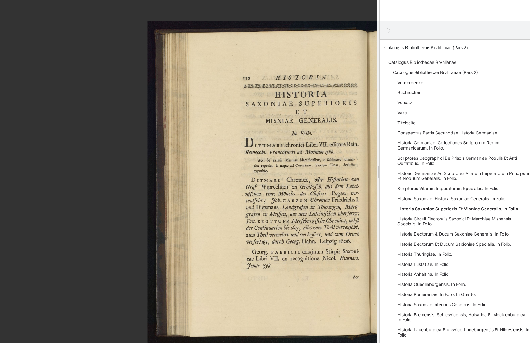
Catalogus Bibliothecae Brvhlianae (422, 62)
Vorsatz (405, 102)
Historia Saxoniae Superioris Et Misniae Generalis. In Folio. (459, 208)
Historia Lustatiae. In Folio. (424, 264)
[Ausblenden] (388, 30)
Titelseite (407, 122)
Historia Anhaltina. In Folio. (424, 274)
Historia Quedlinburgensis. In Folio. (432, 284)
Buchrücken (409, 92)
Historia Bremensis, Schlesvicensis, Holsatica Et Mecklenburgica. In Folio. (462, 317)
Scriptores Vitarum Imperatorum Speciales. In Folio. (449, 188)
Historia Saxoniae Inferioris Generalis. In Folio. (443, 304)
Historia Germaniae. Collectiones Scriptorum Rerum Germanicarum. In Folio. (448, 145)
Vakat (403, 112)
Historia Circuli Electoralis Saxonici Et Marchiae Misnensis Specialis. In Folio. (454, 221)
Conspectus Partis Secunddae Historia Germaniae (447, 132)
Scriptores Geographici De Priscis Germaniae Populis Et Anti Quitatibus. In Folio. (457, 160)
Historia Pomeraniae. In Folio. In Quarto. (437, 294)
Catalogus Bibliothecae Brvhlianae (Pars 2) (435, 72)
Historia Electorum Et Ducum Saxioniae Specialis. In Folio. (454, 244)
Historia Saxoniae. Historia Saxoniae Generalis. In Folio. (452, 198)
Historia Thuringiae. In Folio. (425, 254)
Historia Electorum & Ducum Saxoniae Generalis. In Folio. (454, 233)
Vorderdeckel (411, 82)
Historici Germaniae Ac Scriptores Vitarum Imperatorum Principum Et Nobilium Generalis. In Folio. (463, 176)
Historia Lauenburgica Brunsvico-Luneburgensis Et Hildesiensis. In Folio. (463, 332)
